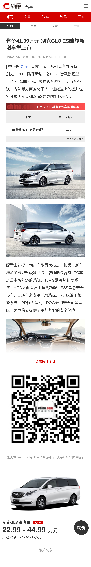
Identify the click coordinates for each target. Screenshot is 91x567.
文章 (27, 17)
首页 (9, 17)
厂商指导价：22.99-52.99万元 (21, 537)
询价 (81, 527)
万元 (30, 530)
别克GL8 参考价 (22, 522)
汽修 (63, 17)
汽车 (29, 6)
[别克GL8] (45, 491)
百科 (81, 17)
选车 (45, 17)
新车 (25, 66)
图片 (33, 26)
